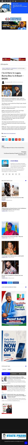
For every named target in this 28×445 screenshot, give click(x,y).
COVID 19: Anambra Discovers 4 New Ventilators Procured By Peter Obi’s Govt (16, 377)
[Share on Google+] (10, 139)
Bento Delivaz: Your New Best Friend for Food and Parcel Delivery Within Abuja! (16, 386)
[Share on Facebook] (3, 139)
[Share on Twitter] (6, 139)
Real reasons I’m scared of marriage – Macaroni (12, 236)
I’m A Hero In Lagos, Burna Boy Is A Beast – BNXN (13, 76)
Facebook (16, 282)
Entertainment (14, 68)
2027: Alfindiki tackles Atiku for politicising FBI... (20, 6)
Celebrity (4, 200)
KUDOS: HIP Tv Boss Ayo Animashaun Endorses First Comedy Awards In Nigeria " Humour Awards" (16, 395)
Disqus (9, 282)
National (4, 369)
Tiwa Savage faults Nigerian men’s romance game (13, 255)
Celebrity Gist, (15, 82)
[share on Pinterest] (16, 139)
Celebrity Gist (8, 68)
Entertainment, (20, 82)
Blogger (4, 282)
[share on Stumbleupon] (19, 139)
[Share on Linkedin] (13, 139)
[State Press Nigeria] (14, 18)
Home (3, 68)
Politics (9, 369)
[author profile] (3, 83)
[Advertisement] (14, 44)
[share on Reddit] (23, 139)
